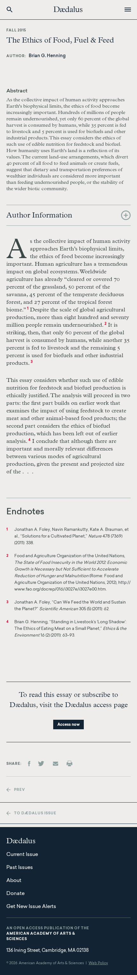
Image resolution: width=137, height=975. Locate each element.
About (13, 880)
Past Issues (19, 867)
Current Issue (22, 854)
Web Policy (98, 963)
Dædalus (68, 9)
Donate (15, 893)
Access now (68, 725)
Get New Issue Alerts (31, 906)
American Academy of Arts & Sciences (40, 936)
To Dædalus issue (35, 813)
